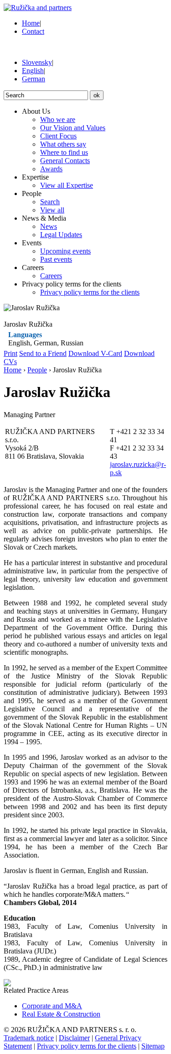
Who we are (57, 119)
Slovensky (37, 62)
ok (96, 95)
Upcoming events (65, 251)
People (37, 370)
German (33, 79)
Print (10, 353)
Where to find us (64, 152)
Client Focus (58, 136)
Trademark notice (29, 1038)
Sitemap (153, 1046)
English (33, 70)
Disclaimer (74, 1038)
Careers (51, 276)
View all (52, 210)
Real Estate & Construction (61, 1014)
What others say (63, 144)
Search (50, 202)
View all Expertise (66, 185)
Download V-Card (95, 353)
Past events (56, 259)
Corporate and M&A (52, 1006)
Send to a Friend (43, 353)
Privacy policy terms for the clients (90, 292)
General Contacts (65, 160)
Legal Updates (61, 234)
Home (31, 23)
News (48, 226)
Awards (51, 169)
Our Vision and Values (72, 128)
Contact (33, 31)
